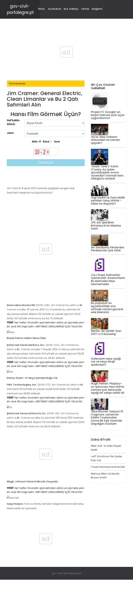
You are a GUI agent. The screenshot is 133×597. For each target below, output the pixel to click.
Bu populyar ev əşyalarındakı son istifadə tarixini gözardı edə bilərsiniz (107, 307)
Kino (45, 141)
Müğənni (97, 9)
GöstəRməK (45, 162)
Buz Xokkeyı (71, 9)
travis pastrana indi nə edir (108, 467)
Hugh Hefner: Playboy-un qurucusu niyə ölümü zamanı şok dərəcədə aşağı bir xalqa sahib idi (107, 388)
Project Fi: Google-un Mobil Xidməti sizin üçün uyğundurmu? (108, 115)
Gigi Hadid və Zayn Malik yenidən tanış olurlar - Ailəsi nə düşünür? (108, 201)
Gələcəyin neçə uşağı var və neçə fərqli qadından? (106, 362)
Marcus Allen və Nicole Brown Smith (105, 475)
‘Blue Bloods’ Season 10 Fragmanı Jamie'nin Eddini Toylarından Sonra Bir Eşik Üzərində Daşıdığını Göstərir (107, 417)
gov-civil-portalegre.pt (66, 573)
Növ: (35, 141)
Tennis (85, 9)
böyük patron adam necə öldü (26, 338)
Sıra (57, 141)
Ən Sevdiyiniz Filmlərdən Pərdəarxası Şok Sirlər (107, 249)
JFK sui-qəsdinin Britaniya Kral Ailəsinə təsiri (106, 225)
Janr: (11, 133)
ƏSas (41, 9)
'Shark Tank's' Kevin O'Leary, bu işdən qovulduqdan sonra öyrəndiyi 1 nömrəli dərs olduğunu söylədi (107, 172)
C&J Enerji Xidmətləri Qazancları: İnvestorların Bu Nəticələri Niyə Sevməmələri (108, 279)
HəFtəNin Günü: (13, 122)
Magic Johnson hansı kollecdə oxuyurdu (32, 481)
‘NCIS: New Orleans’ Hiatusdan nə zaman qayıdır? (105, 140)
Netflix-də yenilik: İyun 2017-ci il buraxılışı (106, 332)
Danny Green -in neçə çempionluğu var (32, 378)
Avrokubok (54, 9)
